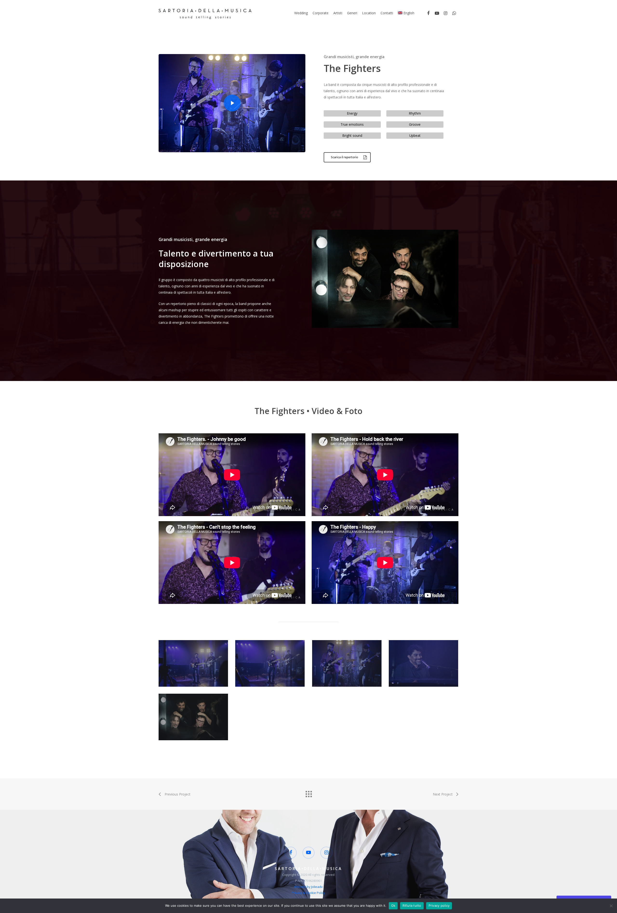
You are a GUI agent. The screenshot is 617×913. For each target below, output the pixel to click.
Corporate (321, 13)
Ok (393, 905)
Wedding (301, 13)
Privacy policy (439, 905)
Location (369, 13)
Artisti (337, 13)
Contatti (387, 13)
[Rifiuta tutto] (611, 905)
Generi (352, 13)
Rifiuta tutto (411, 905)
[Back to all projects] (308, 793)
